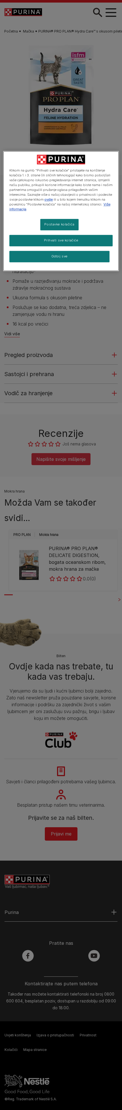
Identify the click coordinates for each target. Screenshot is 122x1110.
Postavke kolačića (59, 224)
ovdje (49, 199)
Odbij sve (59, 256)
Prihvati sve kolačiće (61, 240)
